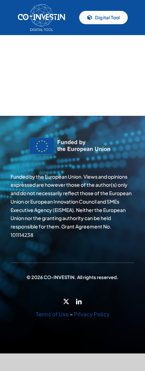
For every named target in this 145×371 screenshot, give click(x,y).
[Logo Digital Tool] (41, 5)
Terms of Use (52, 314)
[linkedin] (79, 301)
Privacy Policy (91, 314)
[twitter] (66, 301)
